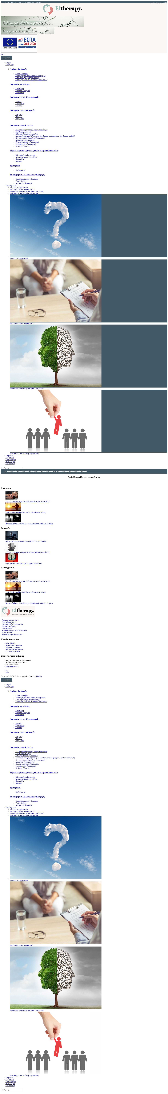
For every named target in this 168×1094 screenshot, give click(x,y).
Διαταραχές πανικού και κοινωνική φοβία (30, 76)
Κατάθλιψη (19, 89)
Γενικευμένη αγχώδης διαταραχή (27, 78)
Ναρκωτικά (19, 104)
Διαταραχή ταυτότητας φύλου (26, 157)
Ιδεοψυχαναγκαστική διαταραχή (27, 142)
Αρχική (8, 63)
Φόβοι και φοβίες (21, 74)
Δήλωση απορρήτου (12, 647)
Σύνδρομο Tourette (22, 146)
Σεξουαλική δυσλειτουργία (25, 155)
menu (3, 54)
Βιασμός (18, 161)
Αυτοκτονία (19, 93)
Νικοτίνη (18, 106)
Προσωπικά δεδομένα (13, 645)
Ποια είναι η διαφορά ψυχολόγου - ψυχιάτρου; (27, 191)
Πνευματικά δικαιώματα (14, 649)
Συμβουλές (9, 458)
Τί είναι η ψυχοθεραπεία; (19, 187)
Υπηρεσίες (9, 456)
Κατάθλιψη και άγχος (23, 132)
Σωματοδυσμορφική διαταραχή (26, 179)
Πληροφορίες (10, 462)
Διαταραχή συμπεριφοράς (24, 140)
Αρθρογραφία (10, 460)
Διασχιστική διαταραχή (23, 183)
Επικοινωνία (10, 464)
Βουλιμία (18, 117)
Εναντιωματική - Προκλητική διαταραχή (30, 138)
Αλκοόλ (18, 102)
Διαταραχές (9, 65)
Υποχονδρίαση (20, 181)
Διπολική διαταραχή (22, 91)
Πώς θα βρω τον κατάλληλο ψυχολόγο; (24, 193)
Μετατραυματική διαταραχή (25, 144)
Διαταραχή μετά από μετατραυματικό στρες (31, 80)
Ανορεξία (18, 115)
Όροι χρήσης (10, 643)
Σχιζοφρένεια (20, 170)
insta (7, 672)
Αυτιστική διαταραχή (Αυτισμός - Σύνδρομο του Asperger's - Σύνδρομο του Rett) (45, 136)
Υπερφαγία (19, 119)
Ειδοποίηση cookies (12, 651)
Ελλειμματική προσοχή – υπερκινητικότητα (31, 130)
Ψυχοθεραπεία (10, 185)
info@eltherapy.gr (12, 666)
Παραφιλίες (19, 159)
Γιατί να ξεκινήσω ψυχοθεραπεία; (22, 189)
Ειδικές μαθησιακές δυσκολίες (26, 134)
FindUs (39, 676)
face (6, 670)
